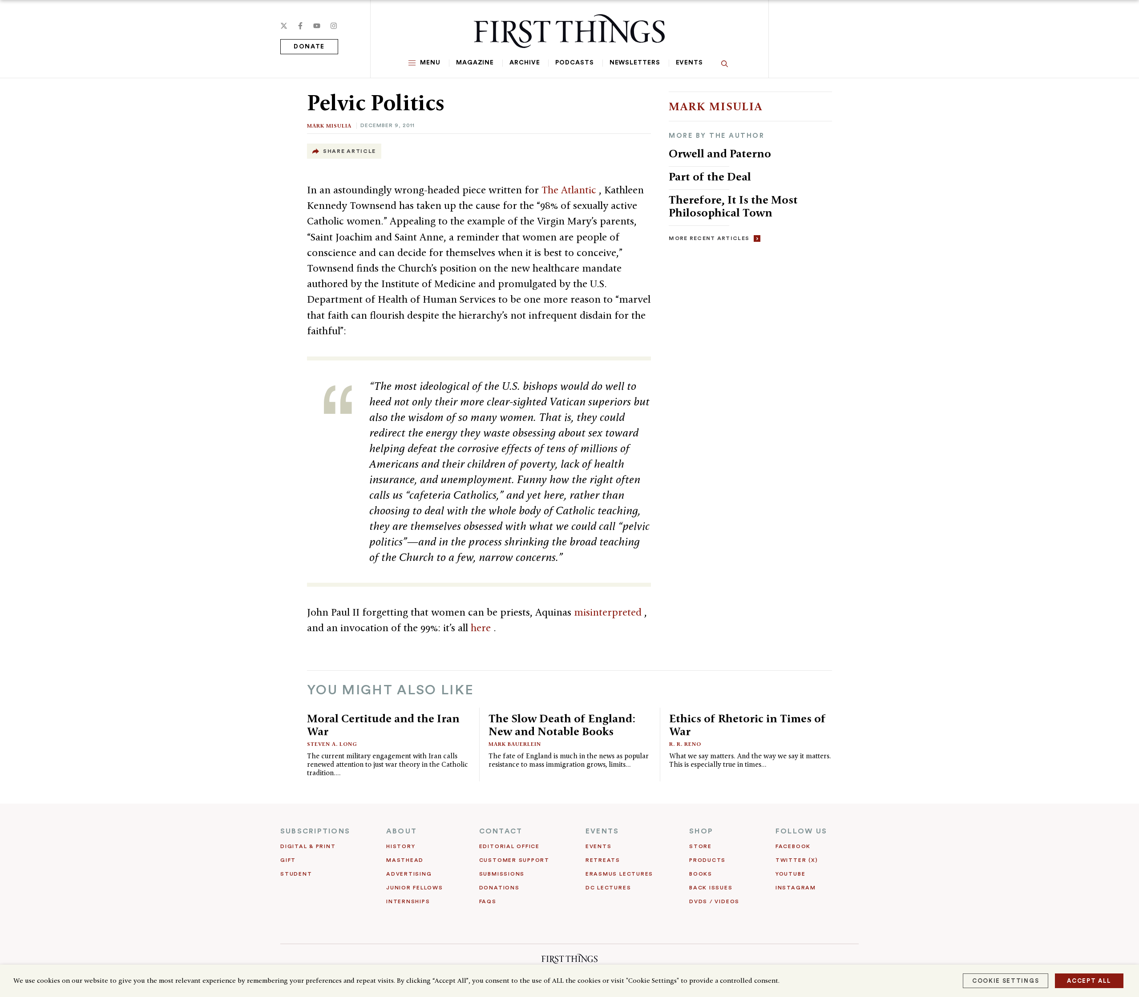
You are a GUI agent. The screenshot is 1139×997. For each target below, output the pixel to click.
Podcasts (574, 63)
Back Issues (710, 887)
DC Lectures (608, 887)
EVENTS (602, 831)
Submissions (502, 874)
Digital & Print (308, 846)
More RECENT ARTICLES (709, 238)
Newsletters (635, 63)
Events (689, 63)
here (482, 627)
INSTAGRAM (795, 887)
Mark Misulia (329, 125)
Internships (408, 901)
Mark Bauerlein (515, 744)
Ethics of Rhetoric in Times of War (747, 724)
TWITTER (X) (796, 860)
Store (700, 846)
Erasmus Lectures (619, 874)
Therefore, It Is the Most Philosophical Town (733, 206)
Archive (524, 63)
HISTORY (400, 846)
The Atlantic (570, 190)
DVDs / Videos (714, 901)
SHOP (701, 831)
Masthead (405, 860)
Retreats (603, 860)
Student (296, 874)
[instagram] (333, 25)
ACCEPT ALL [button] (1089, 981)
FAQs (488, 901)
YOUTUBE (790, 874)
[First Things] (569, 31)
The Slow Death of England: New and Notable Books (562, 724)
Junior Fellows (414, 887)
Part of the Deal (710, 176)
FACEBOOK (793, 846)
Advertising (409, 874)
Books (700, 874)
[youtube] (316, 25)
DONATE (309, 47)
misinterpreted (609, 612)
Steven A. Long (332, 744)
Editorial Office (509, 846)
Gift (288, 860)
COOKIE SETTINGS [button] (1005, 981)
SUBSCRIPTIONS (315, 831)
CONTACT (501, 831)
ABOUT (401, 831)
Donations (499, 887)
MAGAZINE (475, 63)
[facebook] (300, 25)
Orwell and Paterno (720, 153)
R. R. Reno (685, 744)
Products (707, 860)
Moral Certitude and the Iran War (383, 724)
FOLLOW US (801, 831)
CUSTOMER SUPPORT (514, 860)
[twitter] (283, 25)
